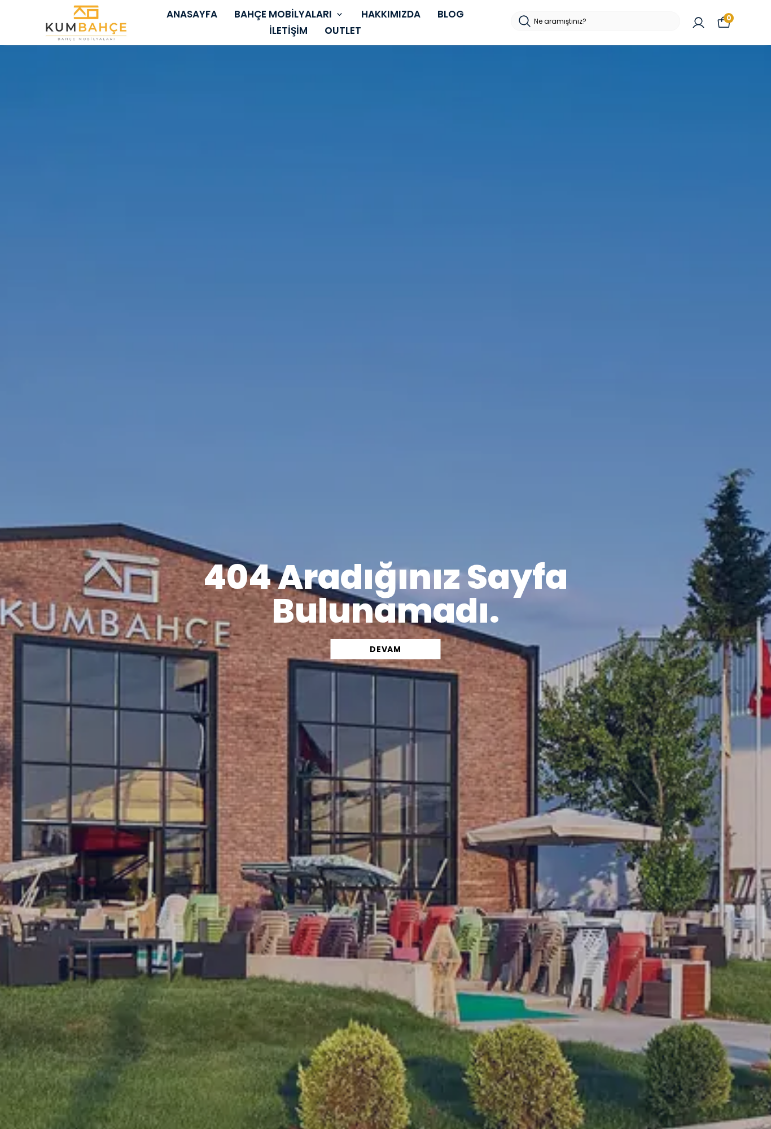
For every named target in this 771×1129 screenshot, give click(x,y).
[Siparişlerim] (698, 23)
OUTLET (343, 30)
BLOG (450, 14)
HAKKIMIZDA (390, 14)
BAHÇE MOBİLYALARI (283, 14)
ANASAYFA (192, 14)
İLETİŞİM (288, 30)
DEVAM (385, 649)
